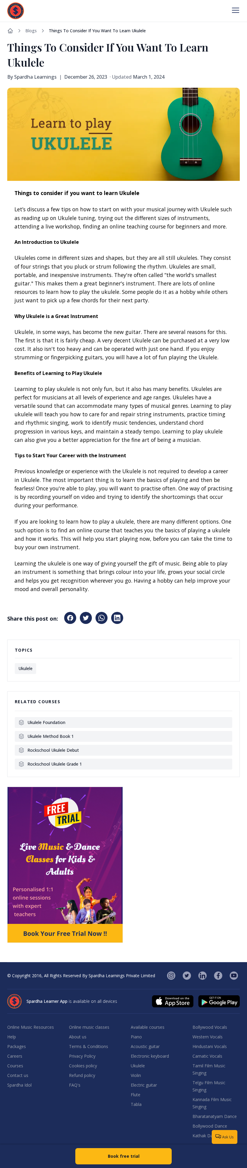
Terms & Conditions (88, 1046)
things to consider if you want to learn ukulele (97, 30)
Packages (16, 1046)
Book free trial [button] (123, 1156)
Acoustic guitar (145, 1046)
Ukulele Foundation (46, 722)
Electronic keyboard (150, 1056)
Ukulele (138, 1066)
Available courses (147, 1027)
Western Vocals (207, 1037)
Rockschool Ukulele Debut (53, 750)
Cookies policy (83, 1066)
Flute (135, 1094)
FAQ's (74, 1085)
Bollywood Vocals (209, 1027)
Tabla (136, 1104)
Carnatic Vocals (207, 1056)
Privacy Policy (82, 1056)
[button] (70, 618)
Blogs (31, 30)
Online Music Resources (30, 1027)
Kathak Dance (206, 1135)
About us (77, 1037)
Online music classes (89, 1027)
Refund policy (82, 1075)
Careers (14, 1056)
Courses (15, 1066)
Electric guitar (144, 1085)
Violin (136, 1075)
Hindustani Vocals (209, 1046)
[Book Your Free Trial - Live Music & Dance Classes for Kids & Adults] (65, 865)
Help (11, 1037)
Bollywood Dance (209, 1126)
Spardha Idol (19, 1085)
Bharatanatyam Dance (214, 1116)
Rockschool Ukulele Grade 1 (54, 764)
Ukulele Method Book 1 (50, 736)
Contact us (17, 1075)
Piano (136, 1037)
